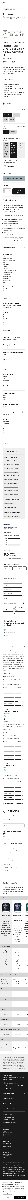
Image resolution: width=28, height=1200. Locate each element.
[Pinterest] (18, 1085)
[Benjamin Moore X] (22, 1085)
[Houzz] (3, 1088)
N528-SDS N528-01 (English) (11, 494)
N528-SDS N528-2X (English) (11, 483)
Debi (4, 836)
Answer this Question (16, 843)
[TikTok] (10, 1088)
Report (19, 687)
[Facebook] (3, 1085)
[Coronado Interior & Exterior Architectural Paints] (10, 1154)
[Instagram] (7, 1085)
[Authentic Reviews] (10, 528)
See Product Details (8, 79)
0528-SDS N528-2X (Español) (11, 464)
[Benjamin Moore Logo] (14, 2)
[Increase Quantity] (10, 191)
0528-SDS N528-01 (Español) (11, 468)
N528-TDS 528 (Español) (10, 507)
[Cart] (24, 2)
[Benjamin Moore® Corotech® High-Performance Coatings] (10, 1132)
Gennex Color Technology (17, 237)
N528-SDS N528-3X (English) (11, 487)
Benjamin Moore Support (9, 861)
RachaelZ (6, 627)
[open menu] (4, 2)
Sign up (5, 1077)
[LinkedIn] (7, 1088)
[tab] (5, 33)
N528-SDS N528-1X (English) (11, 479)
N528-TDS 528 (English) (9, 503)
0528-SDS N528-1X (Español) (11, 460)
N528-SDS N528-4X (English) (11, 490)
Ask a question (13, 815)
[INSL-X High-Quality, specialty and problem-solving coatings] (10, 1144)
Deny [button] (8, 1197)
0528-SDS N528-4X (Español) (11, 475)
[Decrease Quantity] (4, 191)
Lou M (5, 767)
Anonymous (6, 713)
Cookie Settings (7, 1194)
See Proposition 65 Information (12, 516)
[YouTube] (14, 1085)
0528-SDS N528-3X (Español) (11, 472)
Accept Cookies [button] (20, 1197)
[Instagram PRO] (10, 1085)
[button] (20, 2)
